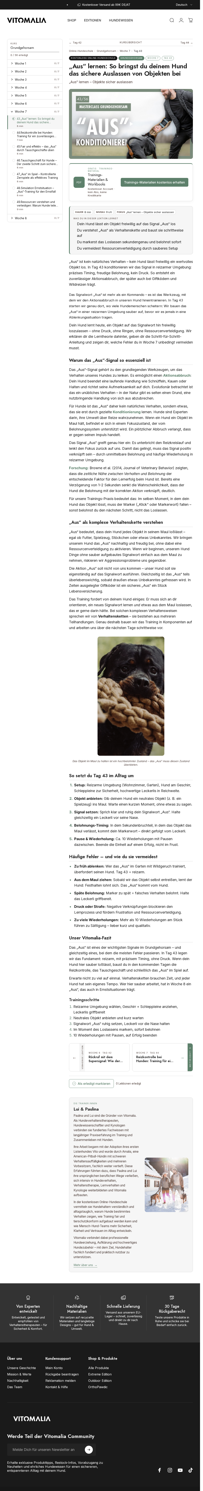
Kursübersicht (131, 42)
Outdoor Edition (100, 1381)
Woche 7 (125, 50)
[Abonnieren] (89, 1450)
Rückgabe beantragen (62, 1374)
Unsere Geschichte (21, 1368)
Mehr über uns (85, 1265)
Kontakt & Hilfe (56, 1387)
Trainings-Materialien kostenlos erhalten (154, 182)
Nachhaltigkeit (17, 1381)
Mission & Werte (19, 1374)
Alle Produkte (98, 1368)
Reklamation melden (60, 1381)
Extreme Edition (100, 1374)
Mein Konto (54, 1368)
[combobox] (184, 5)
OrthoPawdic (98, 1387)
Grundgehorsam (106, 50)
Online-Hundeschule (81, 50)
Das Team (14, 1387)
